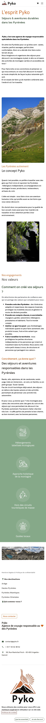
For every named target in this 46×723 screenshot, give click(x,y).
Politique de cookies (9, 712)
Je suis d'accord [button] (37, 719)
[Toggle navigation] (42, 3)
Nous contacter (9, 616)
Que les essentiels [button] (21, 719)
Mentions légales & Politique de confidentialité (18, 572)
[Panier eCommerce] (37, 3)
